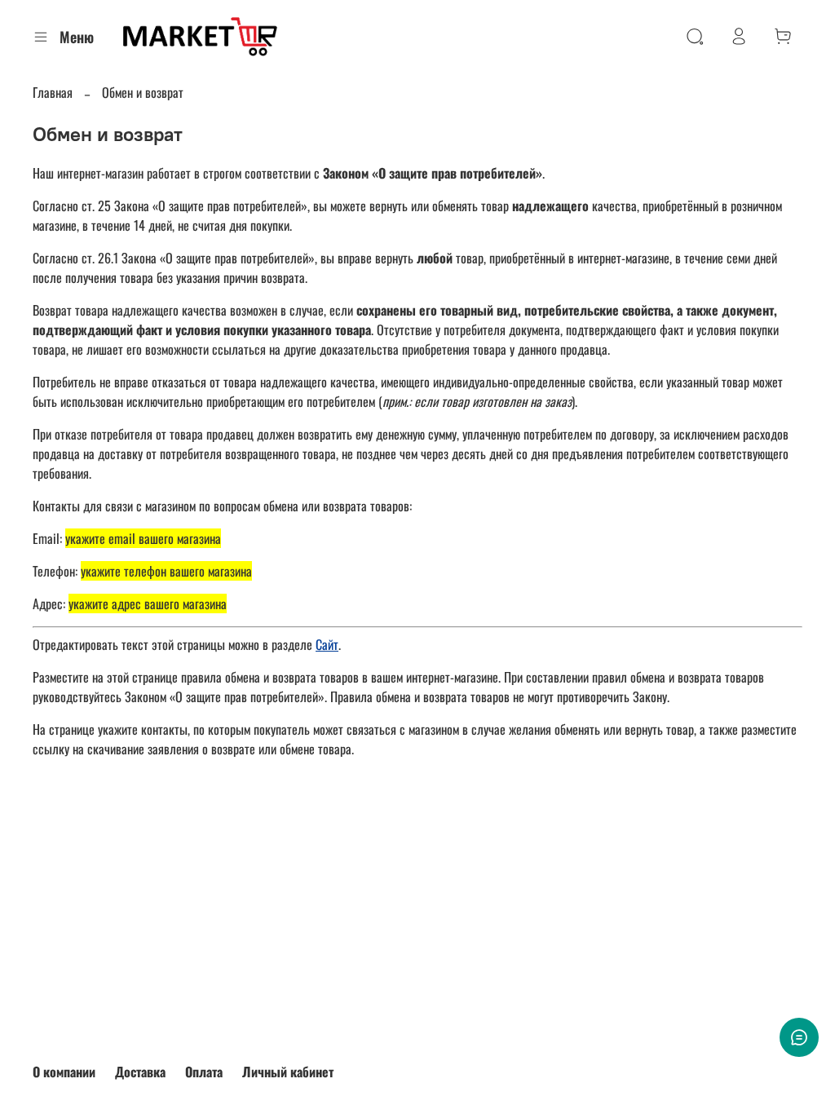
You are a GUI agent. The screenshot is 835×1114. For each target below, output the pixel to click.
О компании (64, 1071)
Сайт (327, 644)
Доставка (140, 1071)
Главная (53, 92)
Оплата (204, 1071)
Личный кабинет (288, 1071)
